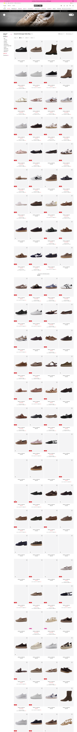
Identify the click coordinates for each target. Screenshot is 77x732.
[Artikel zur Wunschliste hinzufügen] (27, 41)
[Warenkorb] (73, 5)
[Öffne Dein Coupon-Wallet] (61, 5)
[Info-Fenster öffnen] (73, 1)
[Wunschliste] (70, 5)
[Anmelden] (64, 5)
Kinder (14, 5)
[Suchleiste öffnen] (62, 8)
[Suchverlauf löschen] (72, 8)
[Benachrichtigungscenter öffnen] (67, 6)
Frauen (4, 5)
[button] (61, 34)
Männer (9, 5)
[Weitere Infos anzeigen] (21, 63)
